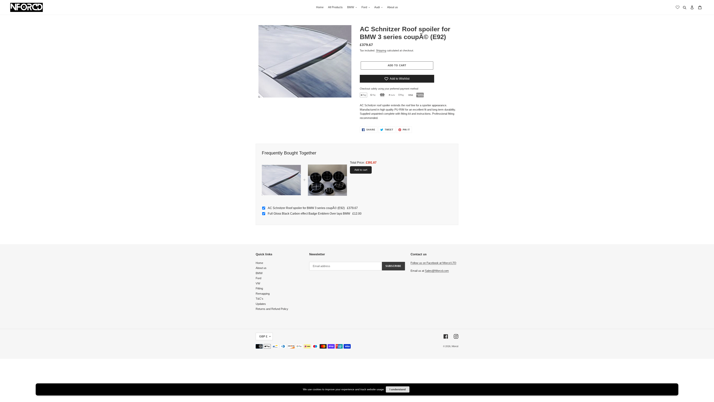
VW (258, 283)
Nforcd (455, 346)
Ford (258, 278)
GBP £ (263, 336)
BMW (259, 273)
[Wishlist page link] (677, 7)
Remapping (263, 293)
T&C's (259, 298)
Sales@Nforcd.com (437, 270)
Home (259, 262)
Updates (261, 303)
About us (261, 267)
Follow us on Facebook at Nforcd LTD (433, 262)
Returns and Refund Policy (272, 308)
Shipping (381, 50)
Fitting (259, 288)
